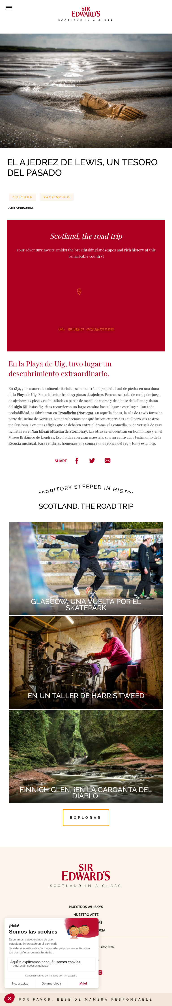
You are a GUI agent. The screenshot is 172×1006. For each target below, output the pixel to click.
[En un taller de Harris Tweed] (86, 620)
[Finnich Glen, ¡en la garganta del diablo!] (86, 714)
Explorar (86, 817)
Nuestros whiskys (86, 907)
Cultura (23, 197)
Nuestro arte (86, 915)
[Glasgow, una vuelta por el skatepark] (86, 526)
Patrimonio (57, 197)
